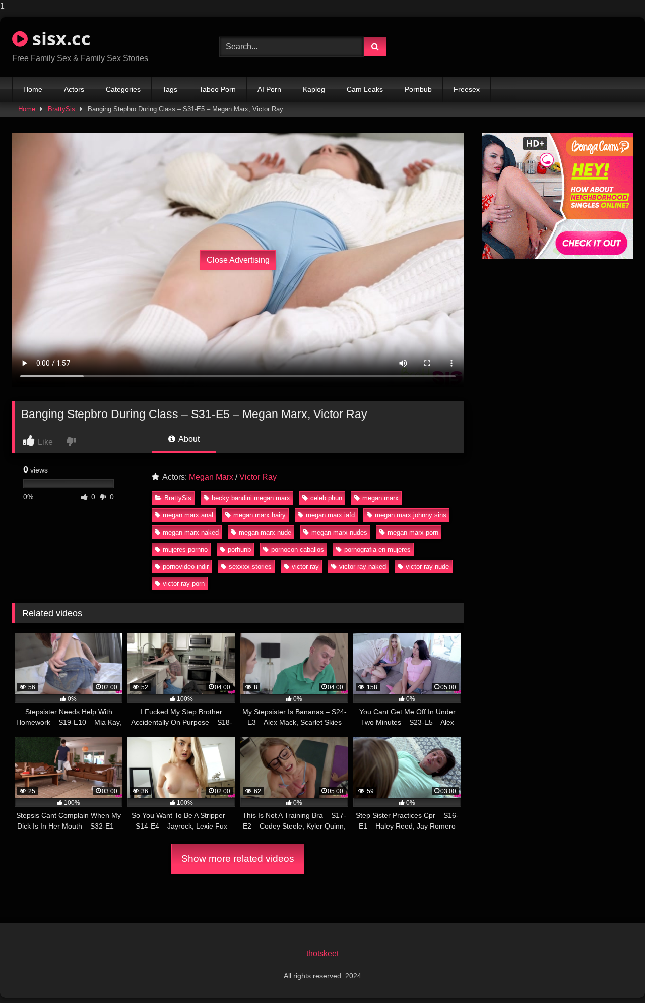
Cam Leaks (365, 89)
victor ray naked (362, 566)
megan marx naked (191, 532)
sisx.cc (59, 38)
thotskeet (322, 953)
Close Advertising (238, 260)
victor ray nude (427, 566)
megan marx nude (265, 532)
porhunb (239, 549)
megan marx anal (188, 515)
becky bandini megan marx (251, 498)
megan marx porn (413, 532)
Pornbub (418, 89)
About (188, 439)
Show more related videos (237, 858)
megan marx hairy (259, 515)
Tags (169, 89)
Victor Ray (258, 477)
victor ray (305, 566)
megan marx (380, 498)
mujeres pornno (185, 549)
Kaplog (314, 89)
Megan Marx (211, 477)
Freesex (467, 89)
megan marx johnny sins (410, 515)
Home (32, 89)
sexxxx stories (250, 566)
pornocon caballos (297, 549)
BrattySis (61, 109)
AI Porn (269, 89)
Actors (74, 89)
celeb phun (326, 498)
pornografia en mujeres (377, 549)
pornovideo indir (186, 566)
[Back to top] (614, 975)
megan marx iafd (330, 515)
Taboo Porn (217, 89)
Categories (123, 89)
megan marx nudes (339, 532)
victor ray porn (184, 583)
